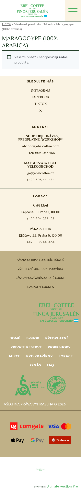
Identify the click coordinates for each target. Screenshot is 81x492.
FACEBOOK (41, 97)
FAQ (50, 365)
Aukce (14, 356)
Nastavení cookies (40, 286)
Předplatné (57, 338)
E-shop (32, 338)
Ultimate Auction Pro (62, 486)
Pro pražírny (39, 356)
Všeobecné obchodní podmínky (40, 268)
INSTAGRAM (40, 90)
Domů (6, 24)
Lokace (66, 356)
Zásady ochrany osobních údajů (40, 259)
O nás (35, 365)
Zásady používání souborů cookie (40, 277)
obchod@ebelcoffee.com (40, 146)
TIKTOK (40, 104)
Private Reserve (26, 347)
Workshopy (59, 347)
